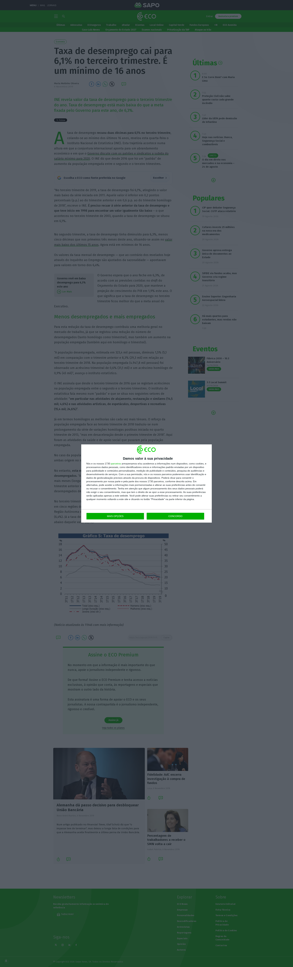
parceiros (116, 463)
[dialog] (146, 483)
